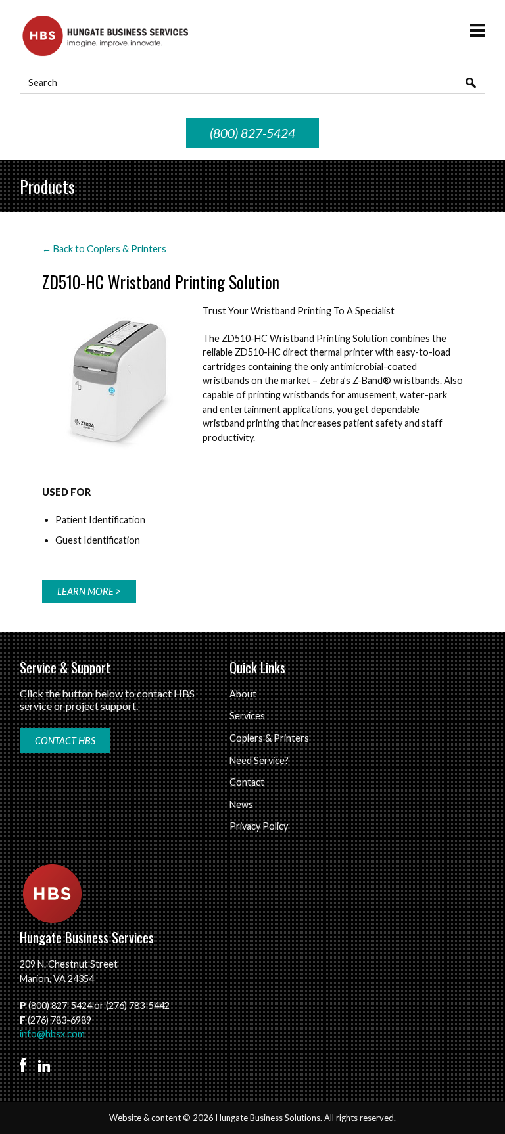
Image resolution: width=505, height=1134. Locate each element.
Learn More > (89, 591)
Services (247, 715)
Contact (246, 782)
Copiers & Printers (269, 738)
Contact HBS (65, 740)
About (242, 693)
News (241, 804)
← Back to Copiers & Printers (104, 248)
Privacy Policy (258, 826)
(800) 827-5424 (252, 133)
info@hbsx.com (52, 1033)
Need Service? (259, 760)
